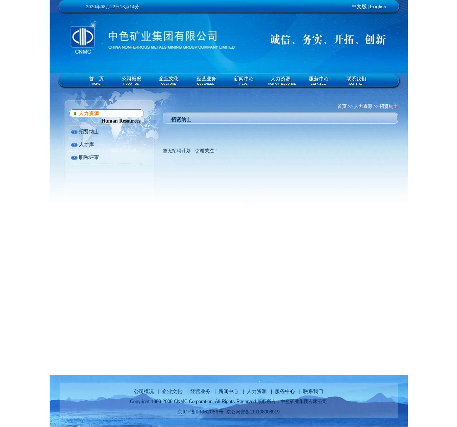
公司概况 (144, 391)
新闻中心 (228, 391)
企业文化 (172, 391)
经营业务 (200, 391)
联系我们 (313, 391)
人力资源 (257, 391)
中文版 (359, 6)
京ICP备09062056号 (200, 411)
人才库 (85, 144)
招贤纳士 (88, 131)
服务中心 (285, 391)
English (378, 6)
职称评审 (88, 157)
